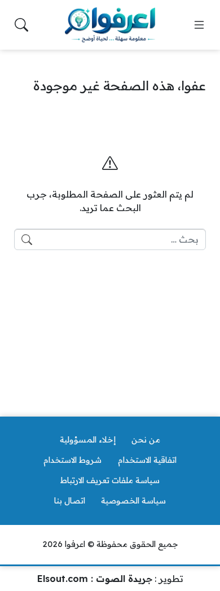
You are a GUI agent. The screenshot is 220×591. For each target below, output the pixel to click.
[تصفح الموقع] (199, 24)
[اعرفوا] (110, 24)
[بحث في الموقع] (21, 24)
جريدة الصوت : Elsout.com (94, 578)
